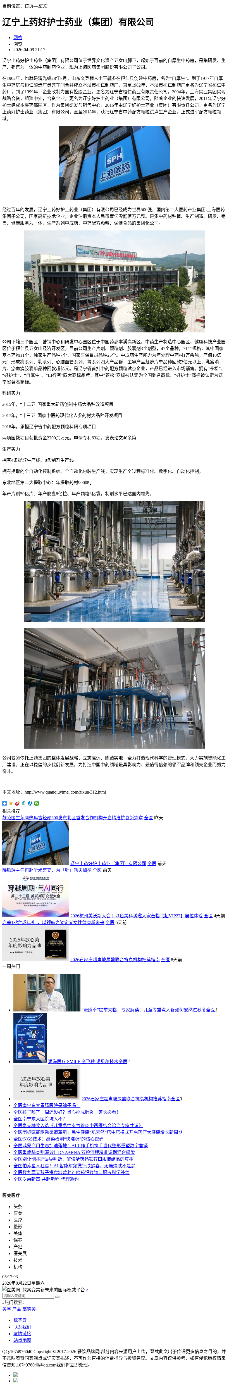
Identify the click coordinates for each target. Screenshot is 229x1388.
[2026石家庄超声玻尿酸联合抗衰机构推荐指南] (46, 1098)
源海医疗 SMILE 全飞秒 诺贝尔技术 (83, 1061)
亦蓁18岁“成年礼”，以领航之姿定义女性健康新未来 (53, 922)
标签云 (20, 1320)
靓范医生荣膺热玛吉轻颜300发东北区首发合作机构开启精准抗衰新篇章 (72, 817)
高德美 (29, 1309)
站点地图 (22, 1340)
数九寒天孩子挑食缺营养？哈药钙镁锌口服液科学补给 (76, 1172)
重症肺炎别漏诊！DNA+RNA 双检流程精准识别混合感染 (78, 1152)
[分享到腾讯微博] (24, 803)
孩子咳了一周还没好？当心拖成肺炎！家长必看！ (71, 1112)
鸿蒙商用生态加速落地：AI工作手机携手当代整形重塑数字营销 (85, 1145)
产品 (16, 1309)
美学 (6, 1309)
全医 (148, 817)
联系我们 (22, 1327)
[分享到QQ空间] (11, 803)
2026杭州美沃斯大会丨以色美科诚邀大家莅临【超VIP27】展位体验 (136, 915)
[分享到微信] (36, 803)
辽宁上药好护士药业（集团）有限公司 (108, 863)
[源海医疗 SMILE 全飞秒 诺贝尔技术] (30, 1061)
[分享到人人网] (30, 803)
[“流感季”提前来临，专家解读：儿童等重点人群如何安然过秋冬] (46, 1010)
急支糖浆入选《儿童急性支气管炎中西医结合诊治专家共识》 (82, 1125)
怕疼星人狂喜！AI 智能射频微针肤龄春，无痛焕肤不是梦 (78, 1165)
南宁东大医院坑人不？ (44, 1118)
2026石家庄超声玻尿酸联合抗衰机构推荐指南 (115, 959)
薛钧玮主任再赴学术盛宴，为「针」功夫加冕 (47, 870)
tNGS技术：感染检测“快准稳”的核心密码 (63, 1139)
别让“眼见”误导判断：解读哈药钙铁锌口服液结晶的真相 (77, 1159)
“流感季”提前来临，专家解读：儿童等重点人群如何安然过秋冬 (144, 1010)
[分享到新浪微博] (17, 803)
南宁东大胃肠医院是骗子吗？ (51, 1105)
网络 (17, 37)
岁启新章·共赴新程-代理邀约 (50, 1179)
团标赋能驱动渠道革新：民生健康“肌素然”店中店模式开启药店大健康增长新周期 (102, 1132)
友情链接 (22, 1333)
